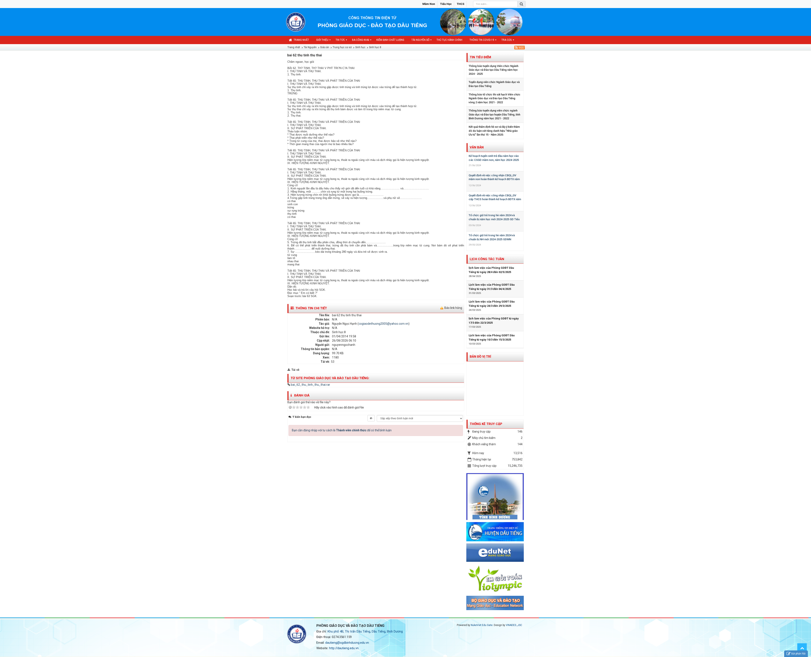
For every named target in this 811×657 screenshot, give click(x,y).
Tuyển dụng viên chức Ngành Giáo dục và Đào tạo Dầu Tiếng (494, 84)
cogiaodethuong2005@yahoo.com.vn (383, 323)
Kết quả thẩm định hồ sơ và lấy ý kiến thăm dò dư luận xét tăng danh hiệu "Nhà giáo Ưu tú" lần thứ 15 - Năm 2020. (494, 130)
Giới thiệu (322, 39)
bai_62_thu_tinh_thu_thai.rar (310, 384)
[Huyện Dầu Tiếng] (495, 531)
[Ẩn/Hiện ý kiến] (371, 418)
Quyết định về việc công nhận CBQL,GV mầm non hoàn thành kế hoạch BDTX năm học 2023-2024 (494, 179)
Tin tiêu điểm (480, 57)
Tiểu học (446, 3)
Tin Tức (340, 39)
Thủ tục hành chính (449, 39)
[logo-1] (495, 578)
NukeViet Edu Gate (482, 625)
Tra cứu (506, 39)
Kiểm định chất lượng (390, 39)
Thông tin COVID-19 (481, 39)
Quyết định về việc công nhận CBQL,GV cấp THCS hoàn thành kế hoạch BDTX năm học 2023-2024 (495, 199)
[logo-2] (495, 602)
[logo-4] (495, 552)
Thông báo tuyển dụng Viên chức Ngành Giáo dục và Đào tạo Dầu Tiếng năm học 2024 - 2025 (493, 69)
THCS (460, 3)
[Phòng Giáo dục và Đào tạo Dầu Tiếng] (295, 21)
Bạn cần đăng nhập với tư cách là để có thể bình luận (342, 430)
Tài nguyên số (420, 39)
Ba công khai (360, 39)
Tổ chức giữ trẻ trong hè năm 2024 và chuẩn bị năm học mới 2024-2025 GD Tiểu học (494, 219)
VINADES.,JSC (514, 625)
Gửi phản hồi (798, 653)
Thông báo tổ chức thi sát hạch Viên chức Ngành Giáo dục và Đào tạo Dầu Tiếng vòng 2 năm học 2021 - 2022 (494, 98)
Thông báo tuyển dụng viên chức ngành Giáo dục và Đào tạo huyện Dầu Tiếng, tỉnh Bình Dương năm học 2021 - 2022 (494, 114)
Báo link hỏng (453, 307)
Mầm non (428, 3)
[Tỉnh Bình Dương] (495, 496)
